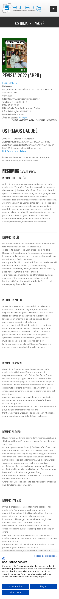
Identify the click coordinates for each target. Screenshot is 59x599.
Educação (23, 117)
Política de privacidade (45, 555)
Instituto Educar (9, 83)
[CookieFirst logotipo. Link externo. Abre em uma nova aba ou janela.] (3, 558)
